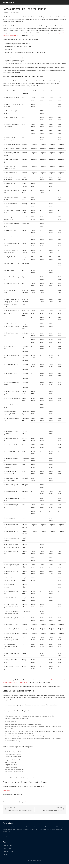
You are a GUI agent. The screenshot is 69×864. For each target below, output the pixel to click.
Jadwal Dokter (13, 802)
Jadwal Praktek (8, 2)
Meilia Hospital (60, 680)
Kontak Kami (8, 845)
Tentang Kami (8, 851)
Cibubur (25, 802)
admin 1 (18, 12)
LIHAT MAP (6, 790)
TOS (5, 854)
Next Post (52, 809)
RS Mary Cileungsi (23, 682)
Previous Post (19, 809)
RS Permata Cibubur (49, 680)
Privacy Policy (8, 848)
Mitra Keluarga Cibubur (10, 682)
